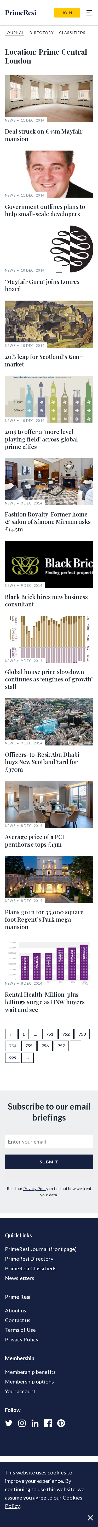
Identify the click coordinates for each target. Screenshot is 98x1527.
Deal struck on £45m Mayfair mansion (44, 135)
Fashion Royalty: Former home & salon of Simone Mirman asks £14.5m (48, 521)
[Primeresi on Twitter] (9, 1423)
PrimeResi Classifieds (30, 1268)
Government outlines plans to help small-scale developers (45, 210)
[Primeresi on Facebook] (48, 1423)
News (10, 120)
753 (82, 1033)
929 (12, 1057)
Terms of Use (20, 1330)
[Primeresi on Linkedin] (35, 1423)
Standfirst (52, 1519)
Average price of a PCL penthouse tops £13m (35, 840)
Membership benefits (30, 1372)
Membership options (29, 1381)
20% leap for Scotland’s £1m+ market (44, 360)
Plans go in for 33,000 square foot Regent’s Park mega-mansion (44, 919)
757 (61, 1045)
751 (49, 1033)
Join (67, 12)
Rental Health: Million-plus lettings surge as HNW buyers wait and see (45, 1001)
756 (45, 1045)
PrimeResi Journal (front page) (41, 1249)
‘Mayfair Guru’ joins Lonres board (42, 285)
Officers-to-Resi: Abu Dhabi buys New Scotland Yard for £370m (42, 761)
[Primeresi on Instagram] (22, 1423)
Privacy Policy (35, 1188)
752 (66, 1033)
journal (14, 32)
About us (15, 1310)
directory (42, 32)
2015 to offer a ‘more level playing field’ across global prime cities (41, 439)
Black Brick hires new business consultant (46, 600)
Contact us (17, 1320)
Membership (19, 1358)
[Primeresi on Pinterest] (61, 1423)
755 (28, 1045)
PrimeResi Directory (29, 1258)
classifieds (72, 32)
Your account (20, 1391)
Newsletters (19, 1278)
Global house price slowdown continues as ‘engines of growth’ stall (49, 679)
